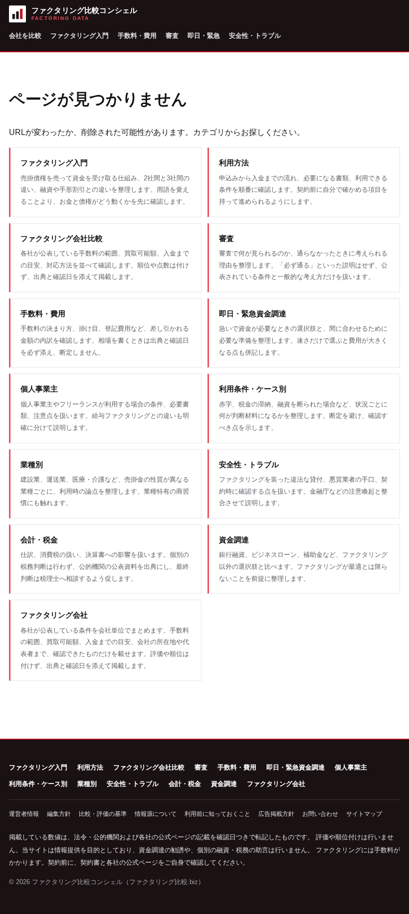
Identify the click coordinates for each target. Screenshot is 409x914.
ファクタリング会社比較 (149, 767)
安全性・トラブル (255, 35)
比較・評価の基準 (103, 813)
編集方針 (59, 813)
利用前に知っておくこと (217, 813)
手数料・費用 (137, 35)
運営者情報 (24, 813)
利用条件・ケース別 (38, 783)
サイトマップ (364, 813)
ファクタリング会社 (276, 783)
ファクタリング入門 (79, 35)
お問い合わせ (320, 813)
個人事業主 (351, 767)
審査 (172, 35)
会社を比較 (25, 35)
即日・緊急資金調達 (295, 767)
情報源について (156, 813)
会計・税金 (185, 783)
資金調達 (224, 783)
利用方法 (90, 767)
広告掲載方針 (276, 813)
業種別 (87, 783)
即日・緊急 (204, 35)
